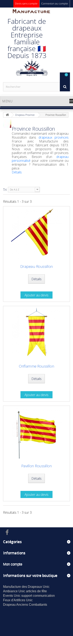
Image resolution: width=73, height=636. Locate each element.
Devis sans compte (26, 3)
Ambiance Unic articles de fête (25, 591)
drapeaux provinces (54, 137)
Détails (17, 172)
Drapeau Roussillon (36, 266)
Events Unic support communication (29, 595)
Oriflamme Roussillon (36, 366)
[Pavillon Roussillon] (36, 433)
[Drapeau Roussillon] (36, 233)
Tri (5, 189)
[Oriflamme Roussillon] (36, 333)
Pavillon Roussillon (36, 466)
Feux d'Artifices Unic (18, 600)
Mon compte (12, 564)
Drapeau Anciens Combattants (25, 604)
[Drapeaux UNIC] (31, 45)
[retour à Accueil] (7, 114)
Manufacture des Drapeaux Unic (26, 586)
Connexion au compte (54, 3)
